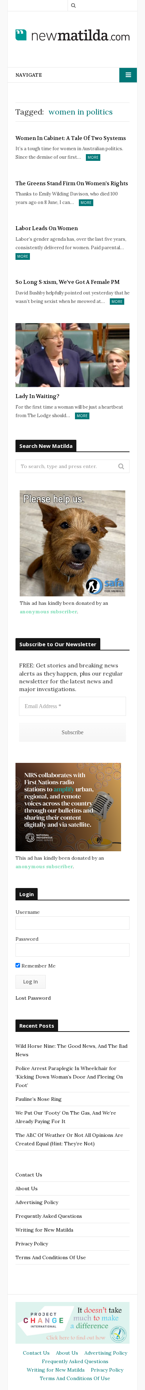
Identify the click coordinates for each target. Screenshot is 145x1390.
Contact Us (28, 1175)
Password (26, 939)
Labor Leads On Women (46, 228)
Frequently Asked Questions (48, 1216)
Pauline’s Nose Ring (38, 1099)
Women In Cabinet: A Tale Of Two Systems (70, 138)
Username (27, 912)
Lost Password (33, 998)
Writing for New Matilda (44, 1230)
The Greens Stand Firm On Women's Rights (71, 183)
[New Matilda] (72, 34)
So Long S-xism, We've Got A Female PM (67, 282)
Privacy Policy (31, 1243)
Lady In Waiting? (37, 396)
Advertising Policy (36, 1202)
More (93, 157)
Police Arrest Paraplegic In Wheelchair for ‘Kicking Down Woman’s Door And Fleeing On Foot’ (69, 1076)
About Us (26, 1188)
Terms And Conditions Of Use (50, 1257)
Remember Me (38, 966)
